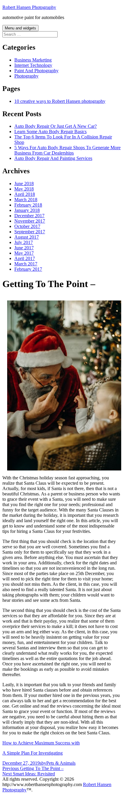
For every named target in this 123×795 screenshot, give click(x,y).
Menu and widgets (20, 28)
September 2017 (29, 231)
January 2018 (27, 210)
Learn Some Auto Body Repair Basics (50, 131)
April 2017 (24, 258)
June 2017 (24, 247)
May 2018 (24, 188)
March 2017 (25, 263)
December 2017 (29, 215)
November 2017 (29, 220)
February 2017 (28, 269)
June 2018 (24, 183)
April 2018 (24, 194)
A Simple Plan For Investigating (32, 752)
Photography (26, 75)
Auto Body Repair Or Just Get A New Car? (55, 126)
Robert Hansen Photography (29, 7)
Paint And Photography (36, 70)
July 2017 (23, 242)
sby (43, 763)
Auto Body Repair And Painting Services (53, 158)
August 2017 (26, 237)
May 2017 (24, 253)
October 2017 (27, 226)
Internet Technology (33, 65)
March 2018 (25, 199)
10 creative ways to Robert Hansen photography (59, 101)
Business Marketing (33, 59)
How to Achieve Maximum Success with (41, 742)
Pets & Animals (61, 763)
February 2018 (28, 204)
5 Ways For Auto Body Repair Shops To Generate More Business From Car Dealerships (67, 150)
